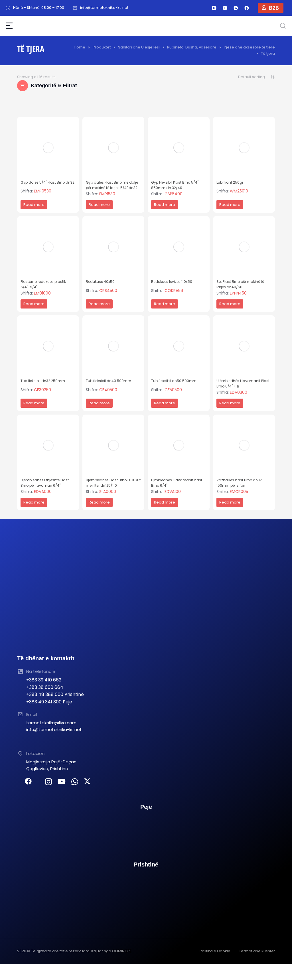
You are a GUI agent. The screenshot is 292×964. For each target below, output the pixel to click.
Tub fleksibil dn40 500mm (108, 380)
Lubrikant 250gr (229, 182)
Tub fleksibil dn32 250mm (43, 380)
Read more (33, 204)
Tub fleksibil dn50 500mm (173, 380)
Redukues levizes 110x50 (171, 281)
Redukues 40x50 (100, 281)
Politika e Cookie (215, 951)
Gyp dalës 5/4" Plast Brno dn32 (47, 182)
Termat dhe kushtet (257, 951)
